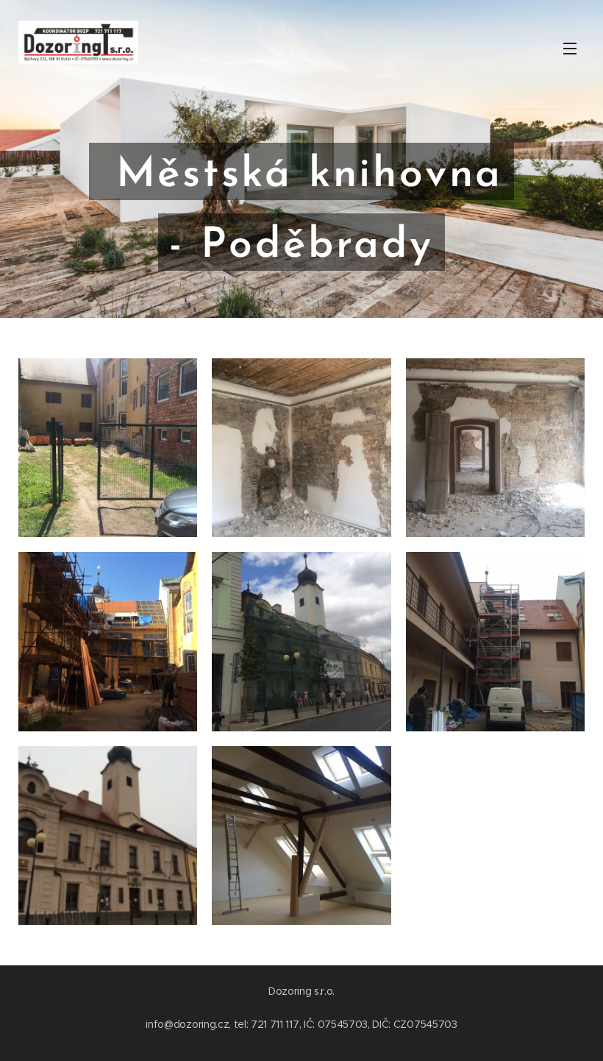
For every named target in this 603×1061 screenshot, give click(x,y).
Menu (570, 48)
